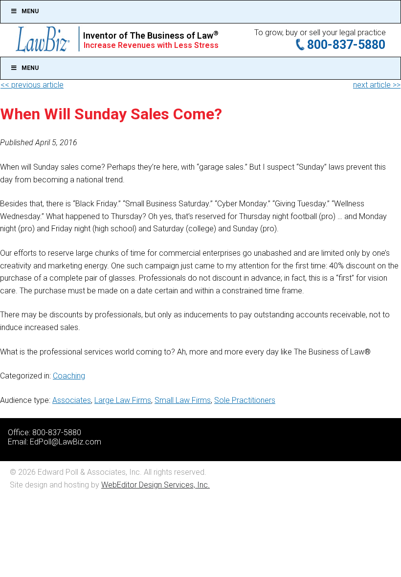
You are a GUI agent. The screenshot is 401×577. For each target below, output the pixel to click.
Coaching (69, 375)
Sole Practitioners (244, 400)
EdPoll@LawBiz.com (65, 441)
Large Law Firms (122, 400)
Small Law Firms (183, 400)
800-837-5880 (346, 45)
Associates (71, 400)
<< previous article (32, 84)
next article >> (377, 84)
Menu (30, 11)
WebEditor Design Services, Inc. (155, 484)
